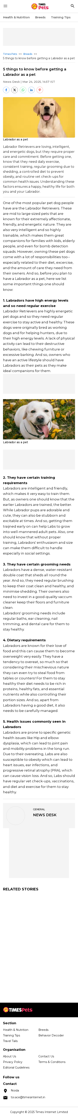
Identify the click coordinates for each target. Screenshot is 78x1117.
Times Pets (10, 53)
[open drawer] (5, 6)
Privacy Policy (12, 1062)
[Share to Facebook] (6, 90)
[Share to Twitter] (14, 90)
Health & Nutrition (16, 17)
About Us (9, 1056)
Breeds (40, 17)
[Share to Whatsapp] (23, 90)
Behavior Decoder (51, 1035)
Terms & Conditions (51, 1062)
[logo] (40, 6)
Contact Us (46, 1056)
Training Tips (61, 17)
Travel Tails (10, 1041)
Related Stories (20, 889)
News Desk (11, 82)
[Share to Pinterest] (40, 90)
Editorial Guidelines (16, 1067)
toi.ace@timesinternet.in (28, 1097)
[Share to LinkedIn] (31, 90)
